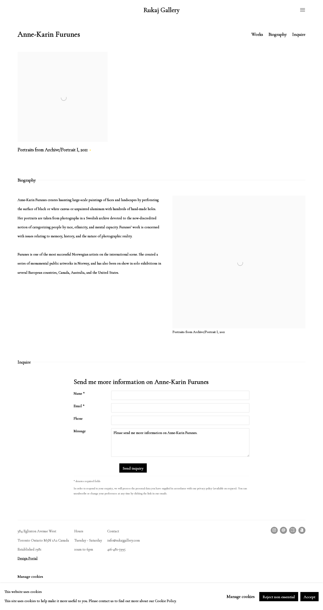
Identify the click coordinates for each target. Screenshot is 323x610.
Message (80, 431)
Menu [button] (302, 10)
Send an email (283, 530)
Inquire (298, 34)
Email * (79, 406)
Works (257, 34)
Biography (278, 34)
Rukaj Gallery (161, 10)
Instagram (274, 530)
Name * (79, 393)
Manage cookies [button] (30, 576)
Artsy (292, 530)
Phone (78, 418)
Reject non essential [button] (279, 596)
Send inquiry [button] (133, 468)
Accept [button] (309, 596)
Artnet (301, 530)
